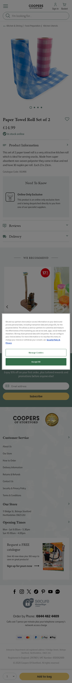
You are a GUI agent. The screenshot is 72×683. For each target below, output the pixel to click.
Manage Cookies (36, 352)
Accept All (36, 361)
